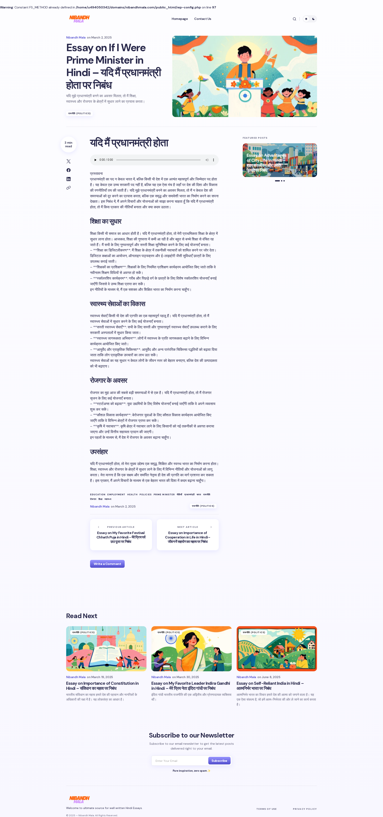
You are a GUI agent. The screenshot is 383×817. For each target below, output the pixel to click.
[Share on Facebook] (68, 170)
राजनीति (206, 494)
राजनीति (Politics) (79, 113)
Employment (116, 494)
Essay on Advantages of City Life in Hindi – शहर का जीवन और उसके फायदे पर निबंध (266, 163)
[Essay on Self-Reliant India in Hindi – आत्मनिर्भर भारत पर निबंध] (277, 648)
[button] (294, 19)
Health (132, 494)
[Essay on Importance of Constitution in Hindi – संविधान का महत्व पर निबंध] (106, 648)
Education (98, 494)
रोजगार (93, 499)
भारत (199, 494)
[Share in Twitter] (68, 161)
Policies (146, 494)
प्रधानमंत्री (189, 494)
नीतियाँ (179, 494)
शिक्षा (101, 499)
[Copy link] (68, 187)
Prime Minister (164, 494)
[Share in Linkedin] (68, 179)
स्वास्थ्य (108, 499)
